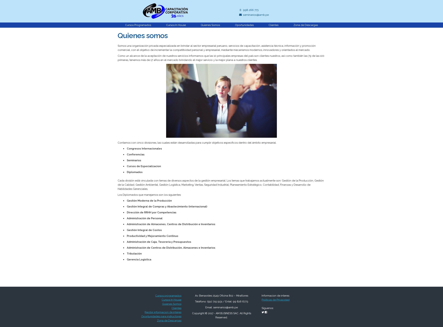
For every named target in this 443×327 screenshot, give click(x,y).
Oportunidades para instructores (161, 316)
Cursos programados (168, 295)
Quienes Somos (210, 25)
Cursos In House (176, 25)
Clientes (273, 25)
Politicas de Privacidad (276, 299)
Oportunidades (244, 25)
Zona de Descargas (305, 25)
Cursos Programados (138, 25)
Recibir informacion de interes (163, 312)
